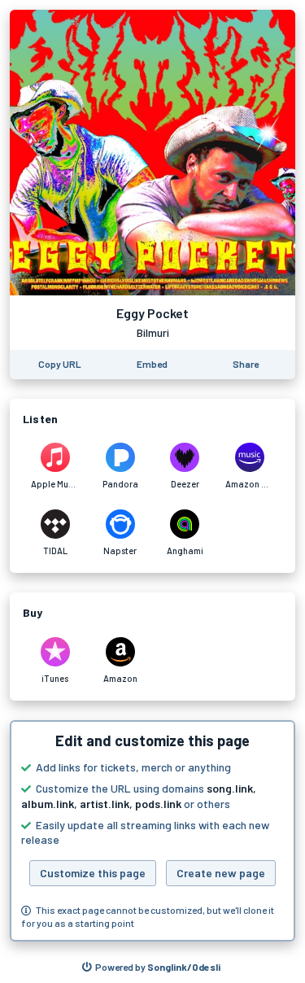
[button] (152, 831)
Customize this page (93, 873)
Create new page (220, 873)
